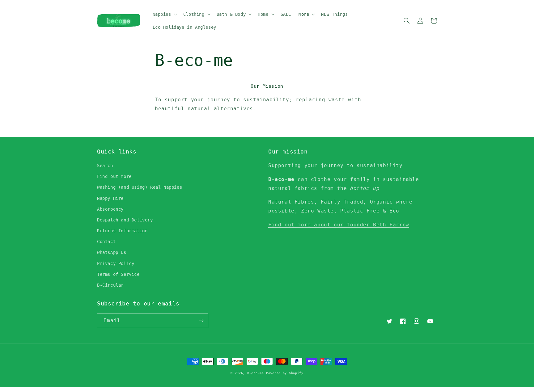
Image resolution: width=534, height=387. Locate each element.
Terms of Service (118, 274)
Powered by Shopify (284, 373)
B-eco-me (255, 373)
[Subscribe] (201, 320)
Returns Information (122, 230)
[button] (164, 14)
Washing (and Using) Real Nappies (139, 187)
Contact (106, 241)
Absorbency (110, 209)
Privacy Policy (115, 263)
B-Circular (110, 285)
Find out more (114, 176)
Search (105, 165)
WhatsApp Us (111, 252)
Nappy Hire (110, 198)
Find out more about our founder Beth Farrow (338, 225)
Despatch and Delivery (125, 219)
